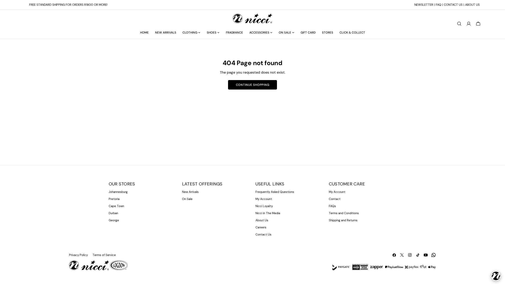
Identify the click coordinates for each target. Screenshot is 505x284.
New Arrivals (190, 192)
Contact (334, 199)
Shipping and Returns (343, 220)
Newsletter (423, 5)
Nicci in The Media (267, 213)
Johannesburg (118, 192)
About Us (472, 5)
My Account (263, 199)
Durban (113, 213)
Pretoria (114, 199)
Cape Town (116, 206)
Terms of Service (104, 255)
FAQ (438, 5)
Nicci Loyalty (264, 206)
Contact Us (453, 5)
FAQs (332, 206)
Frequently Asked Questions (274, 192)
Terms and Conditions (344, 213)
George (114, 220)
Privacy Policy (78, 255)
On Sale (187, 199)
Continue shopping (252, 85)
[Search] (459, 24)
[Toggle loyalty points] (496, 276)
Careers (260, 227)
